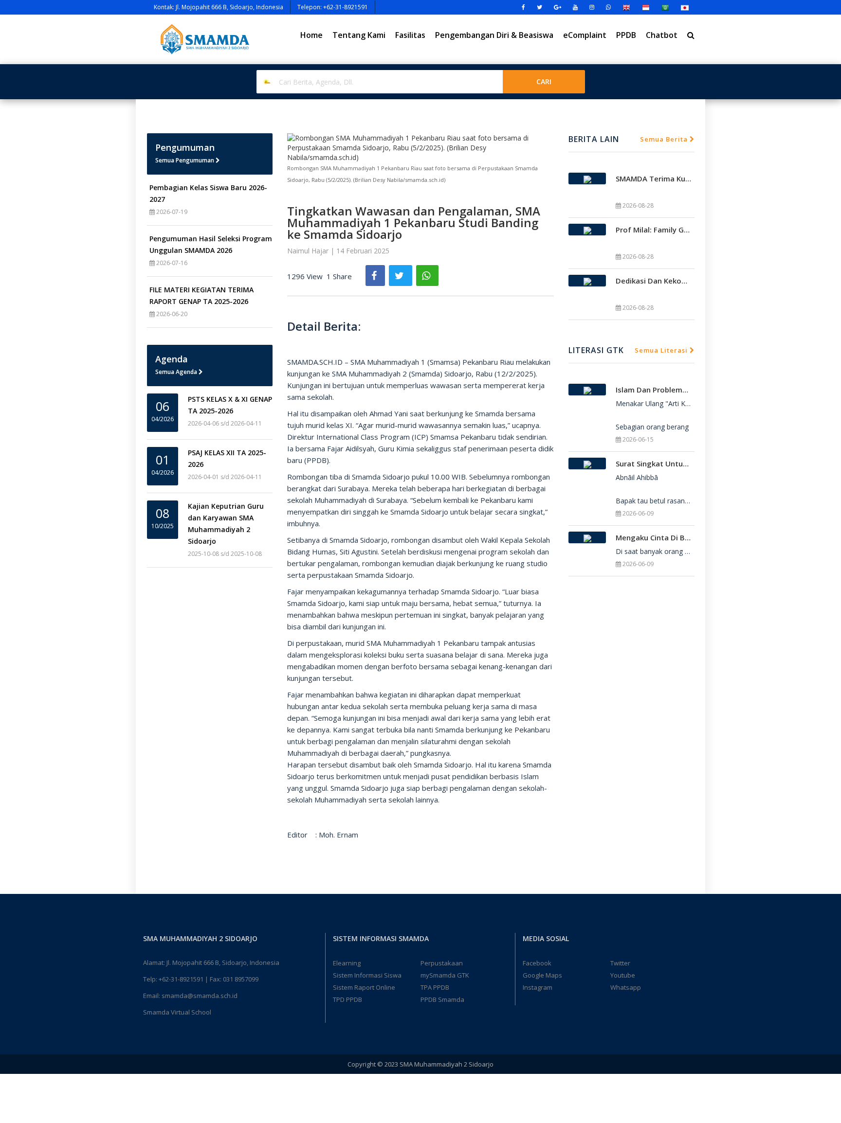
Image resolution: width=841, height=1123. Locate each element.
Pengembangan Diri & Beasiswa (494, 35)
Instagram (537, 987)
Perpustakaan (441, 963)
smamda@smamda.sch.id (200, 995)
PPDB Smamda (442, 999)
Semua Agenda (177, 372)
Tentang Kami (358, 35)
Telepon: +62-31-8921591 (332, 7)
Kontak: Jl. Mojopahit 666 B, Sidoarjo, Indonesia (218, 7)
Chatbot (661, 35)
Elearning (347, 963)
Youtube (622, 975)
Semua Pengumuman (185, 160)
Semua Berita (665, 139)
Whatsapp (625, 987)
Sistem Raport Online (364, 987)
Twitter (620, 963)
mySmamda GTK (444, 975)
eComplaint (584, 35)
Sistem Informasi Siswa (367, 975)
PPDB (626, 35)
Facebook (537, 963)
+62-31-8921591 (181, 979)
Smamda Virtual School (177, 1012)
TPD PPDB (347, 999)
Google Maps (542, 975)
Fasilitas (410, 35)
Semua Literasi (662, 350)
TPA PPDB (434, 987)
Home (311, 35)
